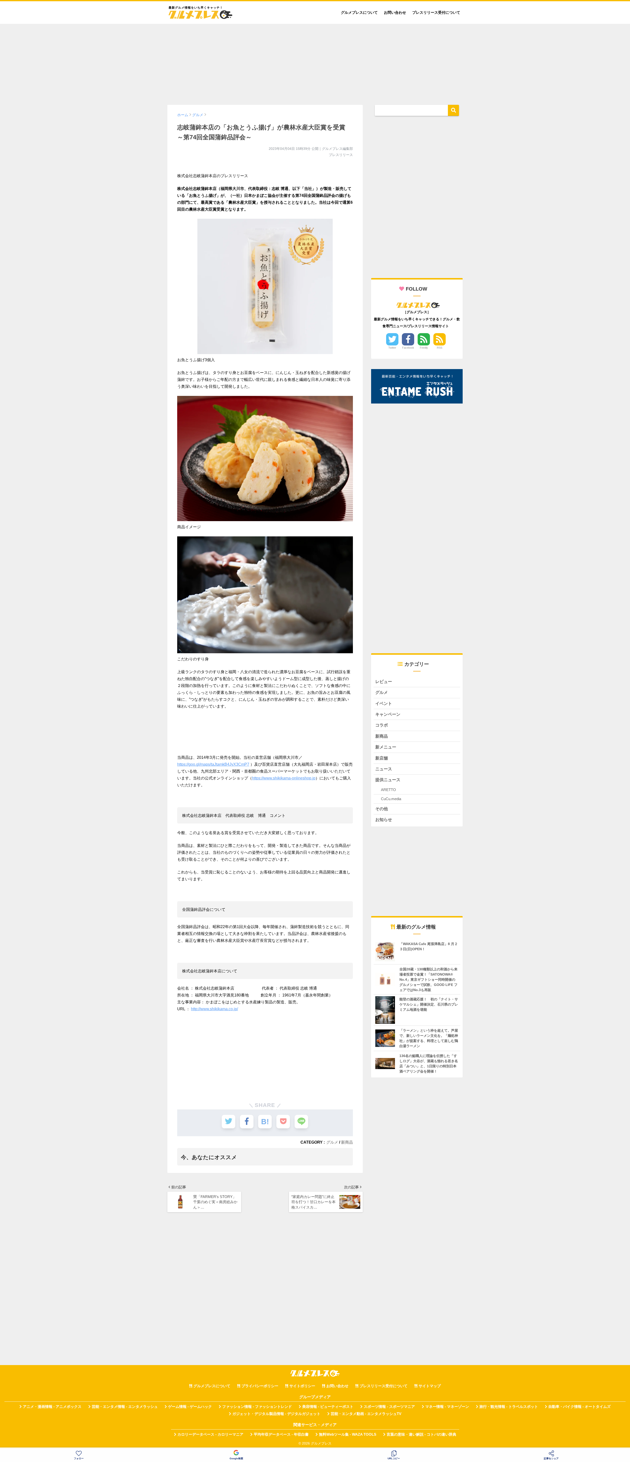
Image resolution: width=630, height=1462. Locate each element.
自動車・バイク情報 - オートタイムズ (579, 1407)
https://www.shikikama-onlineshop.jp (283, 778)
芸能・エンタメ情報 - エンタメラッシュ (125, 1407)
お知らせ (383, 819)
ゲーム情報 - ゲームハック (190, 1407)
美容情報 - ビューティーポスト (327, 1407)
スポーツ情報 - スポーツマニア (389, 1407)
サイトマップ (430, 1386)
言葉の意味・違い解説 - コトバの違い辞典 (421, 1434)
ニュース (383, 769)
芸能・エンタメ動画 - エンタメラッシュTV (366, 1414)
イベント (383, 703)
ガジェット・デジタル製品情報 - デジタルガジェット (276, 1414)
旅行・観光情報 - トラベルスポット (508, 1407)
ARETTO (388, 790)
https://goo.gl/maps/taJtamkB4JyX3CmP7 (213, 764)
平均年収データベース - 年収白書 (281, 1434)
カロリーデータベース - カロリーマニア (210, 1434)
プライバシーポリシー (259, 1386)
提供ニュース (387, 780)
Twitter (392, 347)
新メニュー (385, 747)
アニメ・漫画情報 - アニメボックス (52, 1407)
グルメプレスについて (359, 12)
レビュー (383, 681)
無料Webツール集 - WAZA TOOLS (347, 1434)
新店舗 (381, 758)
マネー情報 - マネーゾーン (447, 1407)
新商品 (347, 1142)
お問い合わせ (395, 12)
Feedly (424, 347)
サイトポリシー (302, 1386)
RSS (439, 347)
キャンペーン (387, 714)
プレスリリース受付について (436, 12)
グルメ (332, 1142)
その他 (381, 809)
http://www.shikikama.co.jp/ (214, 1009)
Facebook (408, 347)
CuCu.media (391, 799)
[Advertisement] (315, 62)
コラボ (381, 725)
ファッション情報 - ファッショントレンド (257, 1407)
